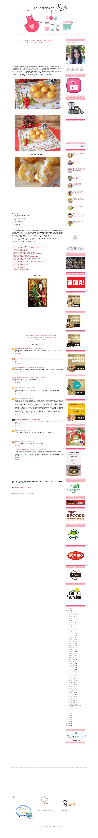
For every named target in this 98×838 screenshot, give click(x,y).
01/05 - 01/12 (72, 612)
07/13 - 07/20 (72, 665)
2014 (69, 610)
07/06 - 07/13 (72, 663)
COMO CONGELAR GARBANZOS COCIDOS (78, 199)
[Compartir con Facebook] (54, 335)
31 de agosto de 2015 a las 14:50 (38, 449)
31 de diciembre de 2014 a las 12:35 (35, 367)
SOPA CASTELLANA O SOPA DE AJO (78, 222)
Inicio (39, 485)
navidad (43, 339)
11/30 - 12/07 (72, 698)
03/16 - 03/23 (72, 631)
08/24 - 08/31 (72, 672)
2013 (69, 608)
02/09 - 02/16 (72, 622)
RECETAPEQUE (78, 35)
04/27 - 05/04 (72, 643)
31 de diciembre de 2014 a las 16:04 (36, 377)
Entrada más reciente (17, 485)
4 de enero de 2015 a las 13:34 (27, 441)
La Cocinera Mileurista (20, 419)
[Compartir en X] (52, 335)
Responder (18, 353)
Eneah (16, 430)
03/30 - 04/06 (72, 635)
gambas (53, 337)
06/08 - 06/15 (72, 655)
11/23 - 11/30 (72, 696)
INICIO (17, 35)
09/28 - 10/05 (72, 682)
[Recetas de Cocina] (43, 804)
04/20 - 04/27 (72, 641)
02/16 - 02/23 (72, 624)
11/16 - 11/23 (72, 694)
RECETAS (31, 35)
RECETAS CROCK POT (51, 35)
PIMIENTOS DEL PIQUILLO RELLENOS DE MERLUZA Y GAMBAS (79, 215)
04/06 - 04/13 (72, 637)
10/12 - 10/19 (72, 686)
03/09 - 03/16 (72, 630)
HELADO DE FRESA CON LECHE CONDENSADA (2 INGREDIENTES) (79, 169)
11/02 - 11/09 (72, 692)
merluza (37, 339)
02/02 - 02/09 (72, 620)
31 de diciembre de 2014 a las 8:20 (34, 348)
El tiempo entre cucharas (21, 367)
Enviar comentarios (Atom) (24, 487)
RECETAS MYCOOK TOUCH (65, 35)
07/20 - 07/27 (72, 667)
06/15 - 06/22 (72, 657)
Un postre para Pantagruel (21, 377)
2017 (69, 714)
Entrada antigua (59, 485)
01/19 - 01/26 (72, 616)
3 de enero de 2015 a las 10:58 (26, 430)
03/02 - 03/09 (72, 628)
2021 (69, 721)
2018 (69, 715)
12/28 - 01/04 (72, 704)
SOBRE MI (24, 35)
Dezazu (17, 441)
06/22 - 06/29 (72, 659)
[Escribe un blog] (51, 335)
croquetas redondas (44, 337)
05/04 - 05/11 (72, 645)
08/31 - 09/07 (72, 674)
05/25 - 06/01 (72, 651)
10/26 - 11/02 (72, 690)
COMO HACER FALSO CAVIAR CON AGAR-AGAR (78, 192)
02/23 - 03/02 (72, 626)
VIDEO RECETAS (40, 35)
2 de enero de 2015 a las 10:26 (26, 398)
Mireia (16, 398)
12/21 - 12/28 (72, 702)
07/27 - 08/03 (72, 669)
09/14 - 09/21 (72, 678)
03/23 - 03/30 (72, 633)
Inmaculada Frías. (19, 358)
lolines (17, 387)
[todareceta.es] (66, 810)
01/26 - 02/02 (72, 618)
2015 (69, 710)
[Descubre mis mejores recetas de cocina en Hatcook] (45, 810)
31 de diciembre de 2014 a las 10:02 (32, 358)
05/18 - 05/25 (72, 649)
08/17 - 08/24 (72, 671)
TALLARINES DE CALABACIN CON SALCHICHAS (77, 185)
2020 (69, 719)
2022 (69, 723)
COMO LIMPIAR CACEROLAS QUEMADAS (77, 177)
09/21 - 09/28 (72, 680)
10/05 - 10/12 (72, 684)
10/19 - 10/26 (72, 688)
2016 (69, 712)
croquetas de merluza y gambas (23, 449)
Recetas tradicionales (20, 348)
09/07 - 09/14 (72, 676)
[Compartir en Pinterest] (55, 335)
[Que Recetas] (16, 797)
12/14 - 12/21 (72, 700)
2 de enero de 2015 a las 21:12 (33, 419)
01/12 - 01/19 (72, 614)
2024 (69, 725)
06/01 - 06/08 (72, 653)
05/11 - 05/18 (72, 647)
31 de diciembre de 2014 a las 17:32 (27, 387)
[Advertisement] (37, 54)
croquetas (33, 337)
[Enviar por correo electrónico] (50, 335)
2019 (69, 717)
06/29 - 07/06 (72, 661)
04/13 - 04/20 (72, 639)
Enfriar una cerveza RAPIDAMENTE (77, 161)
